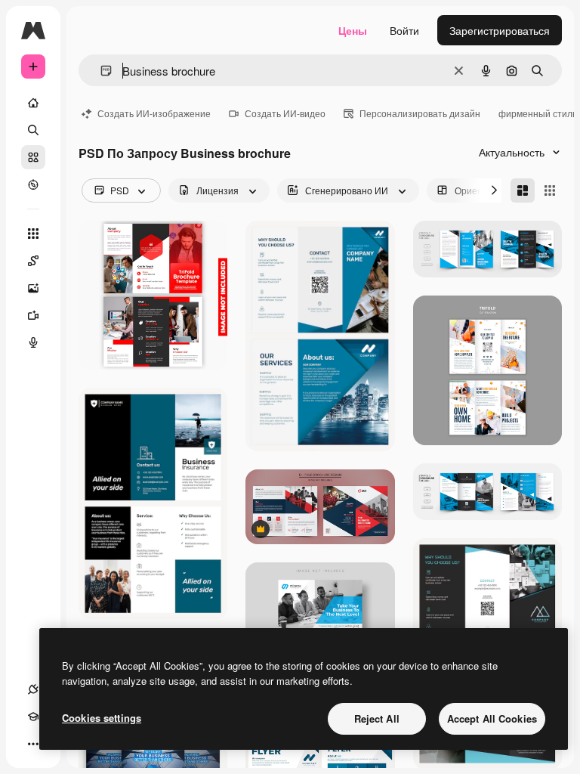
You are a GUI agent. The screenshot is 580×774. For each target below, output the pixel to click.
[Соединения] (33, 689)
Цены (352, 30)
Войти (404, 30)
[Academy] (33, 716)
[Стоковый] (33, 157)
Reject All (377, 718)
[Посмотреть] (33, 184)
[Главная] (33, 103)
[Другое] (33, 744)
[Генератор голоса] (33, 342)
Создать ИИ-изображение (154, 113)
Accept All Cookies (492, 718)
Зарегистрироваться (499, 30)
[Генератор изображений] (33, 288)
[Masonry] (523, 190)
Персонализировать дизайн (419, 113)
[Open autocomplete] (100, 70)
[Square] (550, 190)
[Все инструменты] (33, 233)
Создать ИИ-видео (285, 113)
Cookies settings (101, 718)
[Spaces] (33, 261)
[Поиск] (33, 130)
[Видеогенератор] (33, 315)
